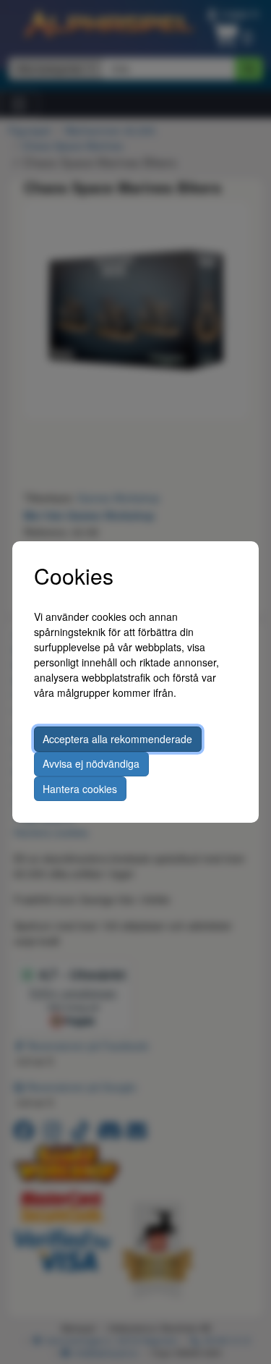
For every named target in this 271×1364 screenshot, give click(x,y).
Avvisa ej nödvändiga (91, 763)
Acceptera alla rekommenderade (117, 739)
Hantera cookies (80, 788)
